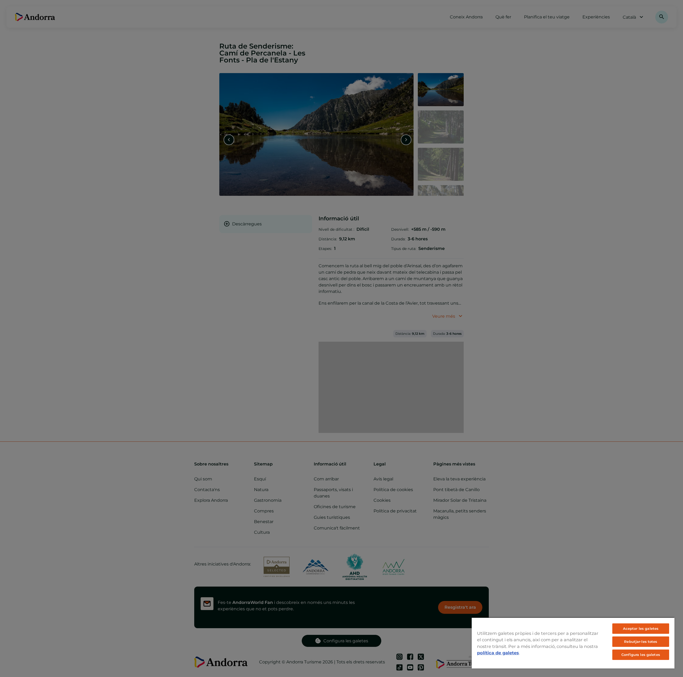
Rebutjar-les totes (640, 641)
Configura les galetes (640, 654)
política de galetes (498, 652)
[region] (573, 642)
